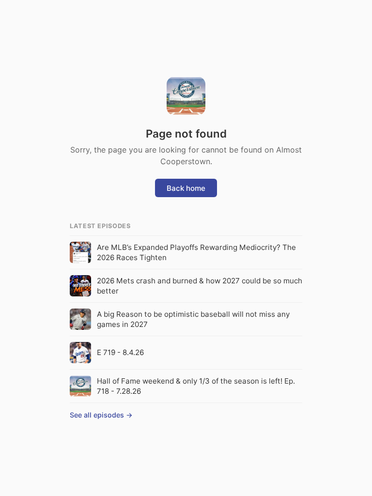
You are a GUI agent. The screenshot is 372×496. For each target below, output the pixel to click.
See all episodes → (101, 415)
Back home (186, 188)
